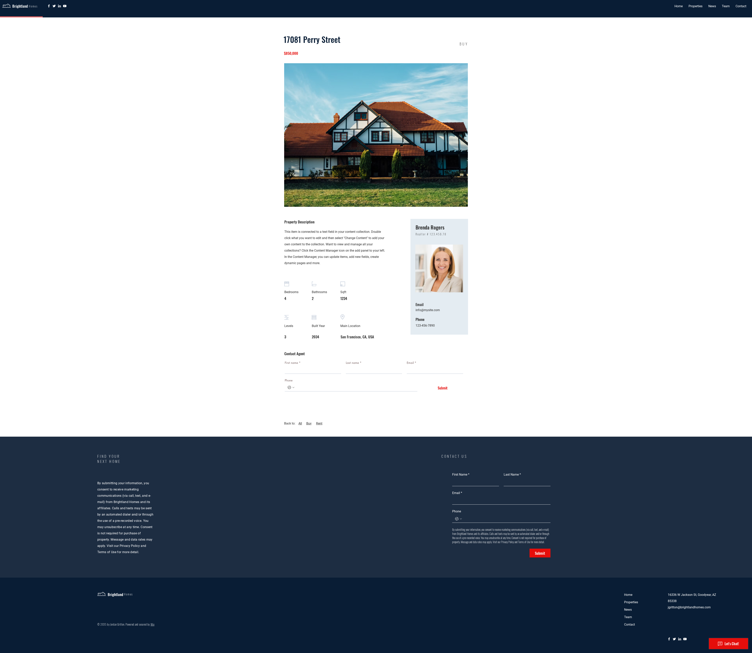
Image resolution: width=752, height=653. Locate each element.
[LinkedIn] (59, 6)
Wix (153, 624)
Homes (128, 594)
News (628, 609)
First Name (460, 474)
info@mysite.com (428, 310)
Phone (289, 380)
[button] (695, 6)
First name (293, 363)
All (300, 423)
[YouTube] (65, 6)
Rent (319, 423)
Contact (629, 624)
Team (628, 617)
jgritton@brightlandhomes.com (689, 607)
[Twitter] (54, 6)
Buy (309, 423)
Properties (631, 602)
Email (411, 363)
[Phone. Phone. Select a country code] (291, 387)
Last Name (512, 474)
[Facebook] (49, 6)
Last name (354, 363)
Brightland (20, 6)
